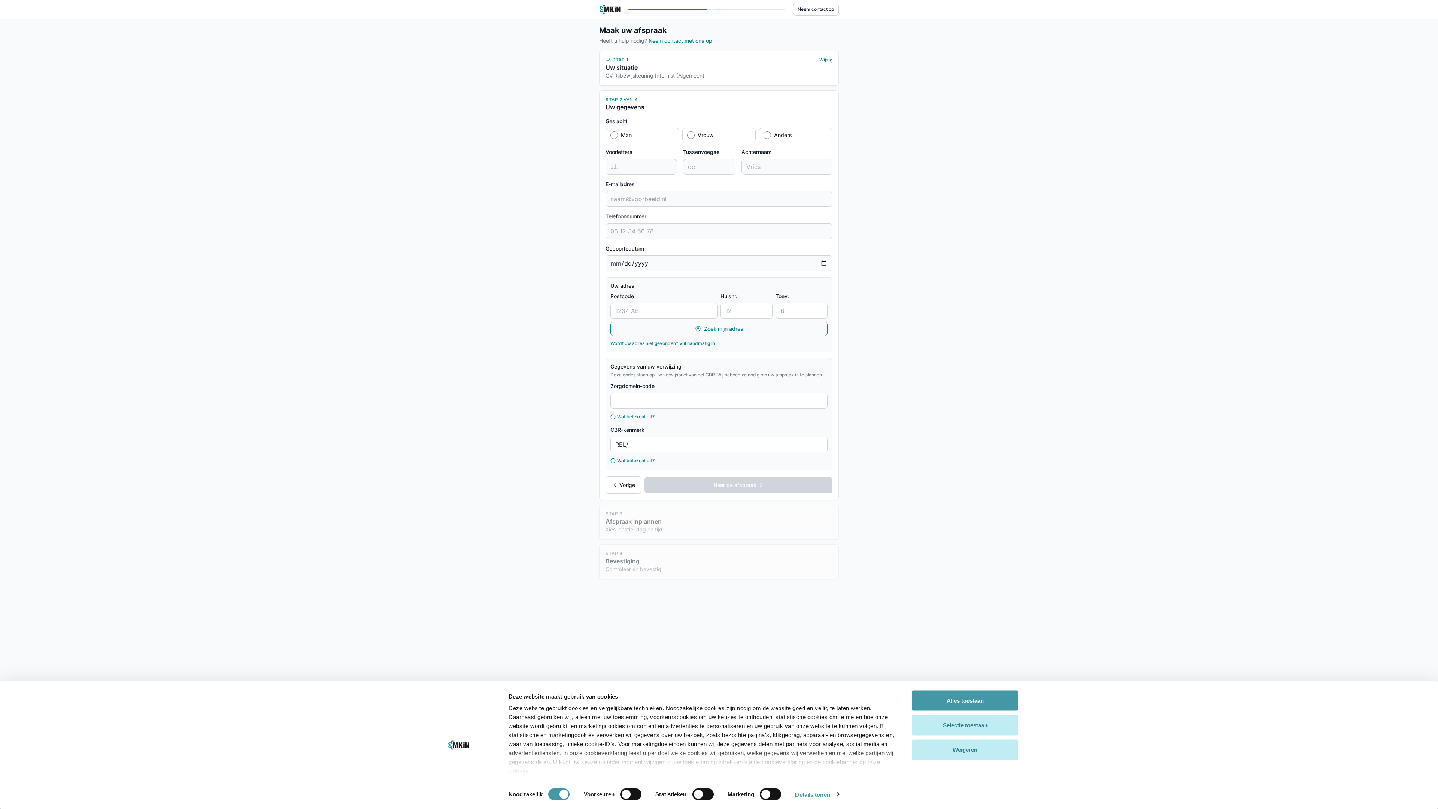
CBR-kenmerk (627, 430)
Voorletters (619, 152)
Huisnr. (728, 296)
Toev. (782, 296)
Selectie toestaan (965, 725)
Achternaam (756, 152)
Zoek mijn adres (723, 328)
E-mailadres (620, 184)
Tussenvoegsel (701, 152)
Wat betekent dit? (636, 416)
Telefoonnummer (626, 216)
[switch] (630, 794)
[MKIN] (610, 9)
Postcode (622, 296)
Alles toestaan (965, 700)
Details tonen (812, 794)
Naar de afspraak (734, 485)
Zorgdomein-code (632, 386)
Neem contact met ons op (680, 40)
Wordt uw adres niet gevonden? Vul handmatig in (662, 343)
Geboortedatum (625, 248)
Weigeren (965, 749)
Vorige (627, 485)
